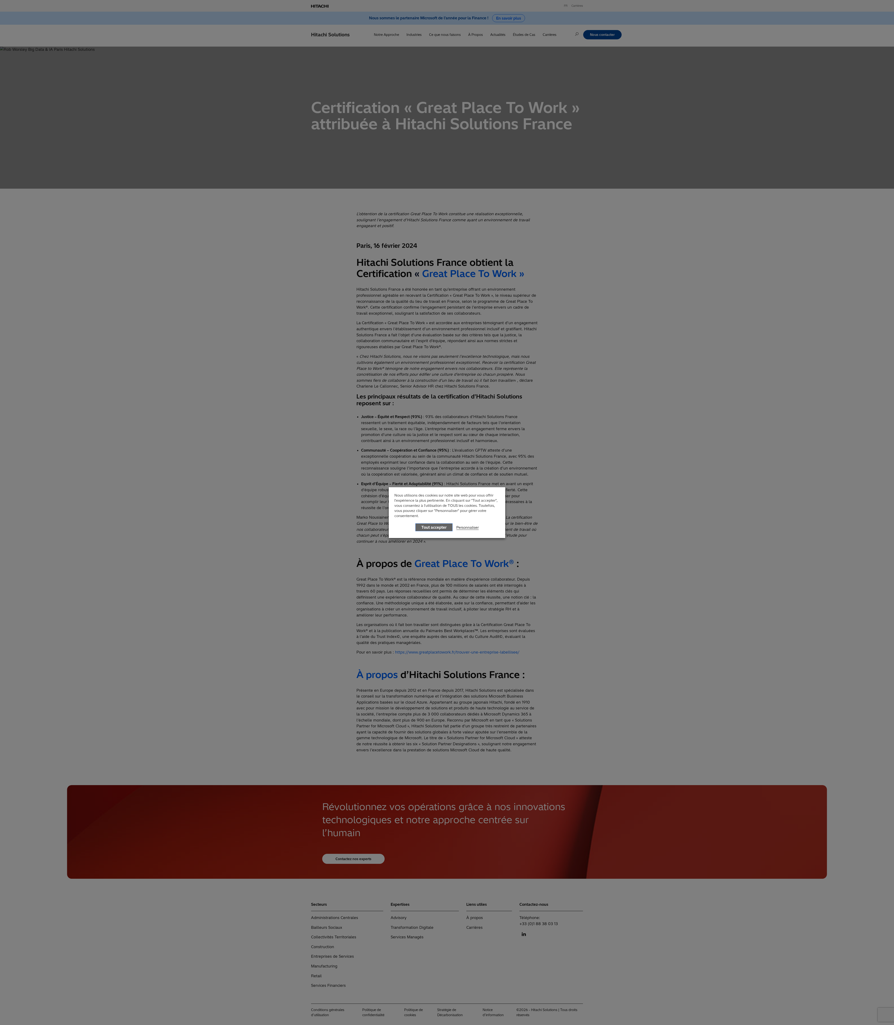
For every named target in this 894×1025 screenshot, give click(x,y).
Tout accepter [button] (434, 527)
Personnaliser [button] (467, 527)
